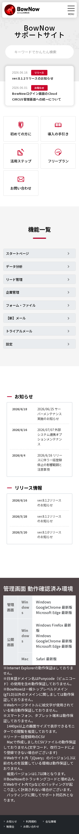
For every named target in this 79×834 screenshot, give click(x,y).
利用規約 (31, 821)
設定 (9, 343)
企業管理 (12, 292)
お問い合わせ (20, 188)
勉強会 (10, 826)
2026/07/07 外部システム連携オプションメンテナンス (49, 436)
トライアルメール (19, 330)
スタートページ (17, 253)
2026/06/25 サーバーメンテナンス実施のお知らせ (49, 414)
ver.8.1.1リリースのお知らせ (49, 518)
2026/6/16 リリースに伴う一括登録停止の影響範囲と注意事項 (49, 462)
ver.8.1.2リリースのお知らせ (32, 78)
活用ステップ (20, 161)
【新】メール (16, 317)
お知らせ (11, 821)
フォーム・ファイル (21, 305)
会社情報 (50, 821)
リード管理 (14, 279)
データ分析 (14, 266)
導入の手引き (58, 133)
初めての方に (20, 133)
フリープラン (58, 161)
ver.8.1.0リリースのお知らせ (49, 534)
